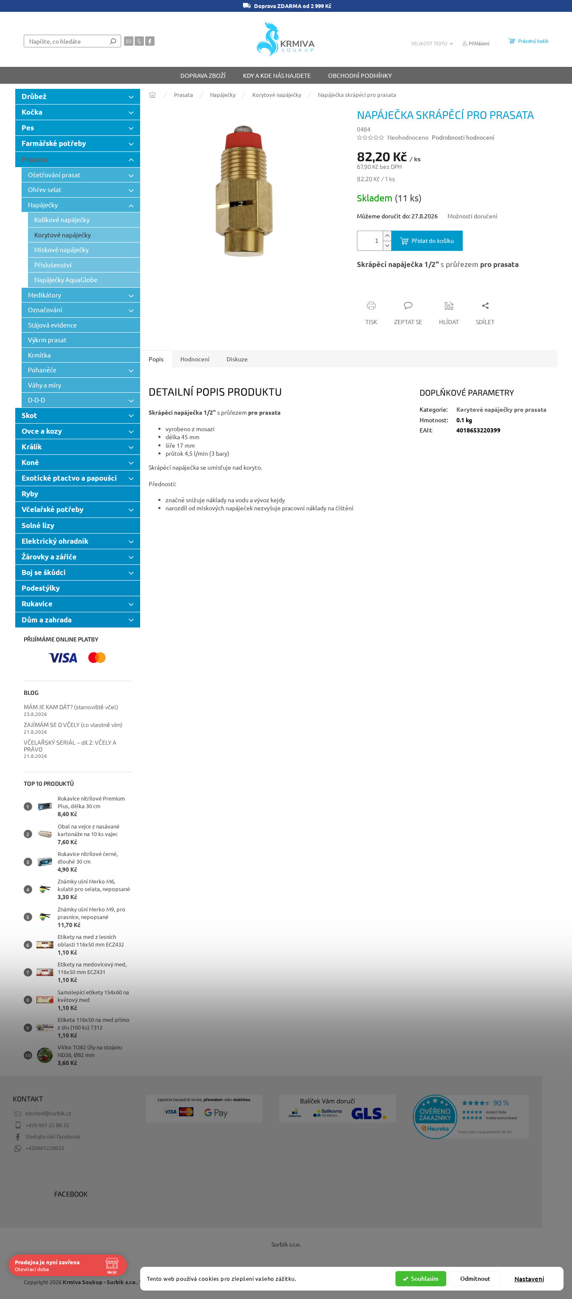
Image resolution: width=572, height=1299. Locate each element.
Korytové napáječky (62, 235)
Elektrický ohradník (55, 541)
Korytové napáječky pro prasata (501, 409)
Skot (29, 415)
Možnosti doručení (472, 216)
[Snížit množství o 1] (387, 245)
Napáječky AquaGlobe (65, 279)
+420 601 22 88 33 (47, 1124)
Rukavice (37, 603)
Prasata (34, 159)
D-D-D (36, 400)
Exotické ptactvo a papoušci (69, 477)
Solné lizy (38, 525)
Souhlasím (425, 1278)
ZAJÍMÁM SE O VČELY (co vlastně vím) (73, 724)
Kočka (32, 111)
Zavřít (402, 289)
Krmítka (39, 355)
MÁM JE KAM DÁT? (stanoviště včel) (71, 707)
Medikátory (44, 295)
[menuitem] (203, 75)
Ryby (30, 493)
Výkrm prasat (47, 340)
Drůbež (34, 96)
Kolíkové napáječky (61, 219)
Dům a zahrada (47, 619)
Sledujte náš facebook (52, 1136)
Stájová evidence (52, 325)
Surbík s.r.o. (286, 1244)
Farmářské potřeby (54, 143)
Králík (32, 446)
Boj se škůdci (44, 572)
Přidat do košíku (433, 240)
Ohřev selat (44, 189)
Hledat (113, 41)
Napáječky (43, 205)
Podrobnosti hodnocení (463, 137)
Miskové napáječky (61, 249)
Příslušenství (53, 265)
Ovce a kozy (42, 431)
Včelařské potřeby (52, 509)
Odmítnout (475, 1278)
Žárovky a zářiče (49, 556)
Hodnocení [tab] (195, 359)
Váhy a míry (44, 385)
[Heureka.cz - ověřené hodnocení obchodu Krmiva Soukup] (471, 1117)
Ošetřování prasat (54, 175)
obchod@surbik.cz (48, 1113)
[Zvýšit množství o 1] (387, 236)
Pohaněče (42, 370)
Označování (45, 309)
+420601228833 (44, 1147)
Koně (30, 462)
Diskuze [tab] (237, 359)
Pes (28, 127)
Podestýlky (41, 587)
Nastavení (529, 1278)
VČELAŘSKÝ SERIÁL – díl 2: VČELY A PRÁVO (70, 745)
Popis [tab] (156, 359)
